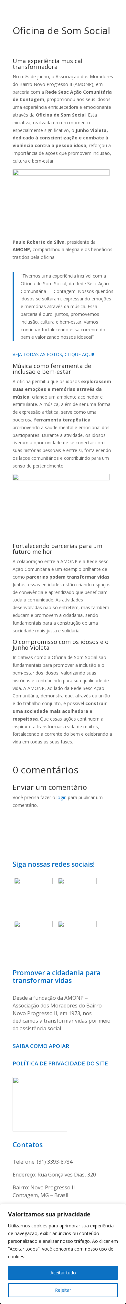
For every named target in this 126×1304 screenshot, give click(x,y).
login (62, 797)
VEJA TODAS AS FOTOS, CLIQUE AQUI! (53, 354)
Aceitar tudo (63, 1273)
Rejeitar (63, 1290)
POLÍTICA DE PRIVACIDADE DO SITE (60, 1063)
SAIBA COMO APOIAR (41, 1046)
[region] (63, 1254)
